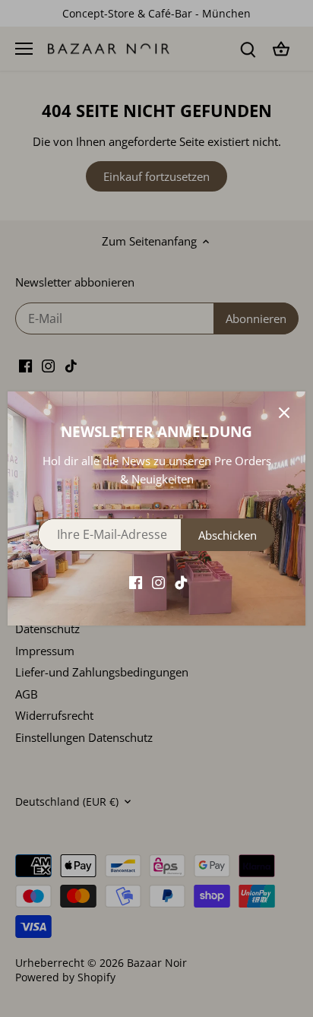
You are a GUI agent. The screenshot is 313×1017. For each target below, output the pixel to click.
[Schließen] (284, 412)
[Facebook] (135, 582)
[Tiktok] (181, 582)
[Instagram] (158, 582)
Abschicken (227, 535)
